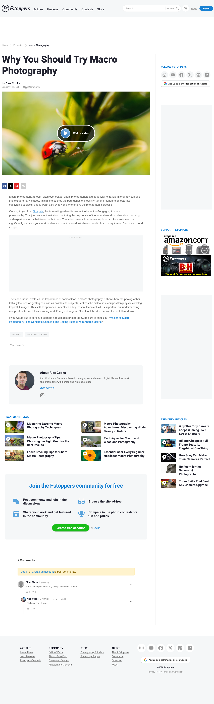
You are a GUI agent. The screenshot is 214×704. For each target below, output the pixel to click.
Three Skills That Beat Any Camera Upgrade (194, 483)
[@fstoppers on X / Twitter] (190, 74)
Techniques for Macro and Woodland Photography (121, 440)
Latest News (26, 652)
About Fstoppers (120, 652)
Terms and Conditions (173, 671)
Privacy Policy (155, 671)
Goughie (38, 211)
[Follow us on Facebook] (181, 74)
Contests (87, 9)
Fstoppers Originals (30, 660)
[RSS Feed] (206, 74)
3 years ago (44, 582)
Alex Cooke (13, 83)
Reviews (53, 9)
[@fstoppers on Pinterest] (198, 74)
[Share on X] (10, 186)
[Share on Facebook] (4, 186)
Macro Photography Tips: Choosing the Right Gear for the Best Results (48, 441)
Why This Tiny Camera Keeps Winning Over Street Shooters (194, 430)
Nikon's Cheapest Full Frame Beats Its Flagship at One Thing (193, 445)
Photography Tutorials (92, 652)
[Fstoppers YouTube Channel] (173, 74)
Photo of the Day (58, 656)
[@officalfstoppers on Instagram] (164, 74)
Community (70, 9)
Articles (38, 9)
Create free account (71, 528)
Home (5, 45)
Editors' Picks (56, 652)
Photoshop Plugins (90, 656)
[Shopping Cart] (185, 8)
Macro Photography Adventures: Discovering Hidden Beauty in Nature (125, 428)
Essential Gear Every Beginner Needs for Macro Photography (124, 454)
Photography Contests (60, 664)
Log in (97, 527)
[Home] (16, 8)
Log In (194, 8)
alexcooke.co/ (47, 387)
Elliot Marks (32, 582)
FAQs (115, 664)
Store (100, 9)
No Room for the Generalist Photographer (190, 471)
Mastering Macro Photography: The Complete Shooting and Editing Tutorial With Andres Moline (69, 320)
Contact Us (117, 656)
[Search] (177, 8)
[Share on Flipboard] (16, 186)
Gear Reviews (27, 656)
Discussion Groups (59, 660)
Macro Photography (39, 45)
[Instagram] (42, 394)
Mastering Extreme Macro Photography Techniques (44, 426)
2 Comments (33, 86)
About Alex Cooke (53, 372)
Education (18, 45)
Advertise (117, 660)
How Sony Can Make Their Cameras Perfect (194, 457)
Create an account (43, 571)
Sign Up (206, 8)
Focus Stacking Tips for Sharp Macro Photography (47, 454)
